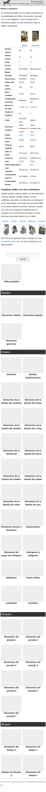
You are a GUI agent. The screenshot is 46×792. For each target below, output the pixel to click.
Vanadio (5, 221)
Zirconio (23, 221)
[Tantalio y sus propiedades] (14, 229)
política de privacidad (36, 781)
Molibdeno (32, 221)
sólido (21, 135)
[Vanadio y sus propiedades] (5, 229)
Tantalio (14, 221)
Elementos (37, 1)
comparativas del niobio (10, 241)
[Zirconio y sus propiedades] (22, 229)
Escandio (41, 221)
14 (31, 62)
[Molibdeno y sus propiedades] (32, 229)
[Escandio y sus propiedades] (41, 229)
